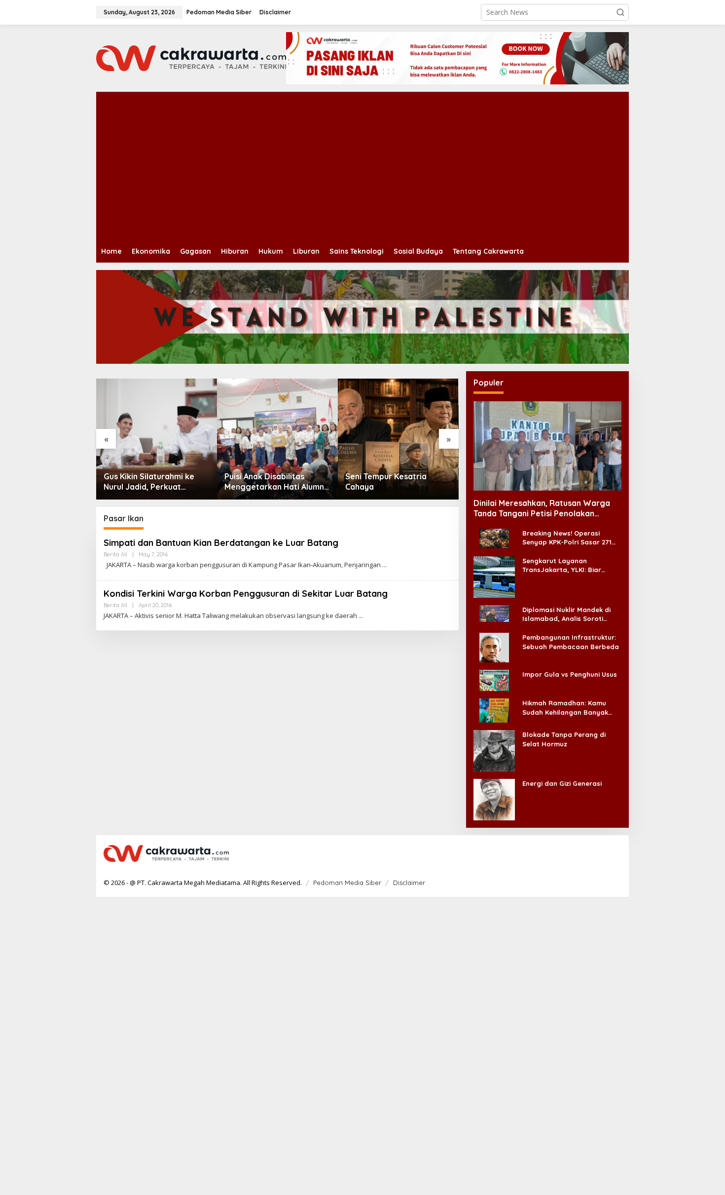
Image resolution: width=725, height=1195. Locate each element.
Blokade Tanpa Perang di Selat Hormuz (564, 739)
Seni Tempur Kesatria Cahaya (386, 481)
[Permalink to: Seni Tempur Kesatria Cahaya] (398, 439)
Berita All (115, 554)
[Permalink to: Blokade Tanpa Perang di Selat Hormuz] (494, 750)
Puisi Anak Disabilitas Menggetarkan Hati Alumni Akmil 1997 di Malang (275, 481)
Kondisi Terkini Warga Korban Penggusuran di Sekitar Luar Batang (246, 593)
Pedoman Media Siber (347, 883)
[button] (620, 12)
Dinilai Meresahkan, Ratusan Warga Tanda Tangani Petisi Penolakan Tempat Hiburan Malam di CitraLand (541, 508)
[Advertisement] (392, 166)
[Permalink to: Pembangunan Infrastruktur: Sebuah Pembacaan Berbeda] (494, 647)
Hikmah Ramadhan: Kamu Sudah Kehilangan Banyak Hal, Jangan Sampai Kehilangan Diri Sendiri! (565, 707)
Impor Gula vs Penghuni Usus (569, 674)
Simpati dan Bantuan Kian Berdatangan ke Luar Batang (221, 542)
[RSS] (615, 854)
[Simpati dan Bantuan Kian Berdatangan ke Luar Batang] (384, 565)
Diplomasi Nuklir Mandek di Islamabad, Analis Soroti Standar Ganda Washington (568, 614)
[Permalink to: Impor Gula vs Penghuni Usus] (494, 680)
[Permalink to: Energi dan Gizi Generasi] (494, 799)
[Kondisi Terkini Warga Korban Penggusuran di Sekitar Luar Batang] (361, 616)
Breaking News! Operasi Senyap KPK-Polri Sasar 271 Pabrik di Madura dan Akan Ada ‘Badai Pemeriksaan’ (567, 537)
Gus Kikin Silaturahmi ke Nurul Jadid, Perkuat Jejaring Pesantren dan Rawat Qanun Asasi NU (149, 481)
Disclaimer (409, 883)
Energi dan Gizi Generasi (562, 783)
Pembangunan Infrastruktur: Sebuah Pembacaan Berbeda (570, 641)
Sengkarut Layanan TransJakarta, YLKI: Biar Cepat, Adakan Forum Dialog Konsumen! (569, 565)
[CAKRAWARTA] (191, 57)
